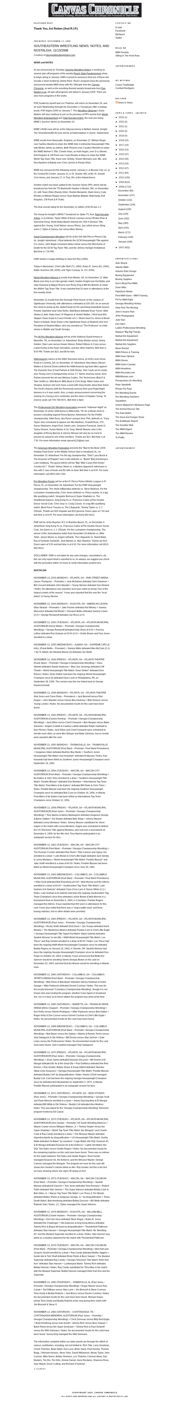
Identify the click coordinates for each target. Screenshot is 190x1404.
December (123, 190)
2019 (122, 135)
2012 (122, 168)
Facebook (120, 31)
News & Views (125, 102)
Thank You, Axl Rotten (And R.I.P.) (56, 28)
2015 (122, 154)
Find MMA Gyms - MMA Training (131, 295)
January (122, 241)
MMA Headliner (123, 368)
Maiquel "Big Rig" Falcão (127, 332)
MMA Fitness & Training (127, 352)
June (121, 218)
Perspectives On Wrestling (128, 380)
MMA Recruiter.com (125, 372)
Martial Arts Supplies (125, 344)
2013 (122, 163)
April (120, 228)
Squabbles (120, 401)
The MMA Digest (123, 429)
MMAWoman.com (124, 376)
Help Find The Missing (126, 307)
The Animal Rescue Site (127, 409)
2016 (122, 149)
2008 (122, 186)
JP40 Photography (124, 316)
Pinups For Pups (123, 388)
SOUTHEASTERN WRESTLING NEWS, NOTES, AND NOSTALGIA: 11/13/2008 (71, 48)
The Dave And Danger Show (129, 417)
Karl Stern (120, 324)
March (121, 232)
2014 (122, 159)
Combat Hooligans (124, 88)
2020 (122, 131)
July (120, 214)
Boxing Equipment (124, 275)
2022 (122, 121)
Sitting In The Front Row (127, 55)
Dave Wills (120, 287)
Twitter (118, 38)
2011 (122, 173)
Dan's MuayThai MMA (126, 283)
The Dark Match (123, 413)
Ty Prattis (120, 437)
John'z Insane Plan (125, 311)
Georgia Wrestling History (128, 303)
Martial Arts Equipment (126, 336)
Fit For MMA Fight (124, 299)
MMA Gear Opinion (125, 356)
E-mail (118, 27)
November (123, 195)
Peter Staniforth (123, 384)
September (124, 204)
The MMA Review (124, 433)
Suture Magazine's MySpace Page (132, 405)
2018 (122, 140)
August (122, 209)
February (123, 237)
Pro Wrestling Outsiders (127, 396)
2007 (122, 247)
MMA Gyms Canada (125, 364)
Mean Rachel (122, 348)
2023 (122, 117)
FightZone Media (123, 291)
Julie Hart (120, 320)
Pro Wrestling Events (125, 393)
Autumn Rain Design (125, 271)
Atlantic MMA (122, 267)
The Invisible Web (124, 425)
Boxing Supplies (123, 279)
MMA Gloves (121, 360)
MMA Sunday (122, 52)
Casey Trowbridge (124, 85)
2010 (122, 177)
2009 (122, 182)
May (120, 223)
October (122, 200)
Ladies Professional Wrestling (130, 328)
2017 (122, 145)
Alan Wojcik (121, 263)
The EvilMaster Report (126, 421)
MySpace (120, 34)
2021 (122, 126)
